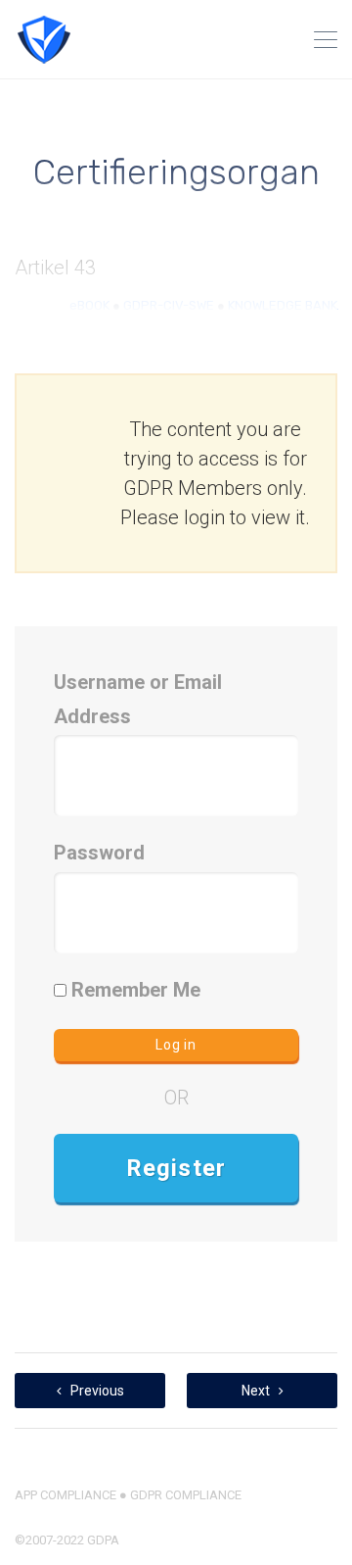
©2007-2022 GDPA (67, 1540)
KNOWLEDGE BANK (282, 305)
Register (176, 1168)
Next (257, 1390)
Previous (95, 1390)
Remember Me (133, 990)
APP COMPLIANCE (65, 1495)
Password (99, 852)
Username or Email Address (138, 698)
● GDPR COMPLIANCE (179, 1495)
